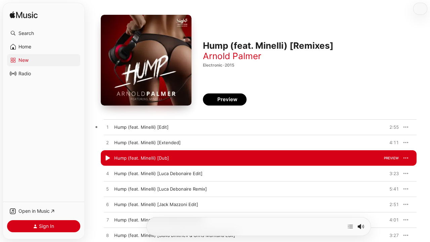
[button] (43, 33)
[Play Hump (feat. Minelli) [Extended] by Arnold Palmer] (107, 143)
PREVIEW (391, 127)
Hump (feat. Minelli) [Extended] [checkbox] (147, 142)
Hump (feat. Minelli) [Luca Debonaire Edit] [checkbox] (158, 173)
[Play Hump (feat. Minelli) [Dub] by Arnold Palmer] (107, 158)
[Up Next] (350, 226)
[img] (24, 15)
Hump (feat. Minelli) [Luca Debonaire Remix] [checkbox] (160, 189)
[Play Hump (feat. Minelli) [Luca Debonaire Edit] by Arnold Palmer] (107, 174)
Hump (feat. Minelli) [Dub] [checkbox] (141, 158)
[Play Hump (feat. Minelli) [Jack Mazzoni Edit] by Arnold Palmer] (107, 205)
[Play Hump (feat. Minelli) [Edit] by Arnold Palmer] (107, 127)
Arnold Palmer (232, 56)
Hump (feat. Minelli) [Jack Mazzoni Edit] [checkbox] (156, 204)
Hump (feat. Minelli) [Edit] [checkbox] (141, 127)
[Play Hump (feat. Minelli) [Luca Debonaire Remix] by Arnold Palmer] (107, 189)
